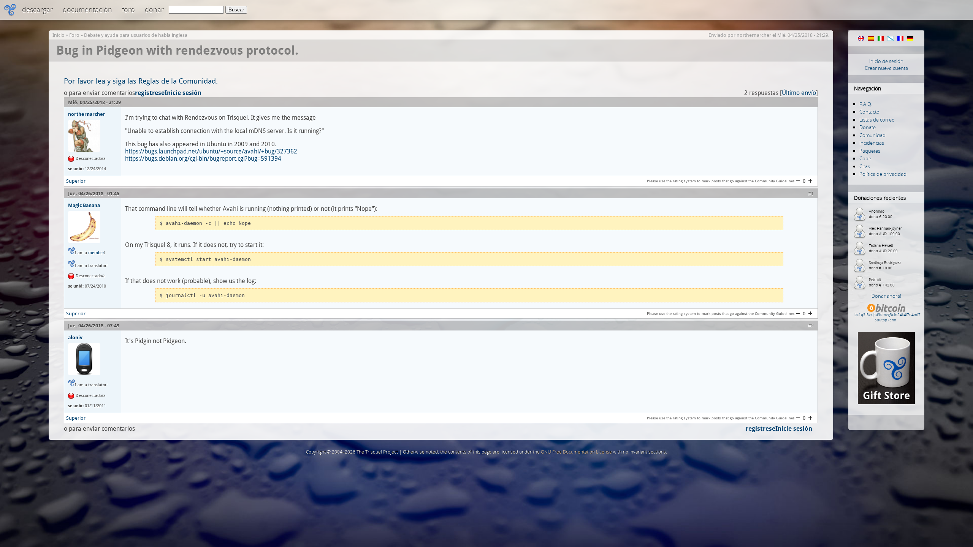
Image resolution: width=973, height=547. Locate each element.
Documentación (87, 9)
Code (865, 158)
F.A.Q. (865, 104)
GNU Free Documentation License (576, 452)
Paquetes (869, 150)
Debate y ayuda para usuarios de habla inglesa (135, 35)
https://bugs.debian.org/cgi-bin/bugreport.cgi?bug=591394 (203, 158)
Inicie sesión (183, 92)
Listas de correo (877, 119)
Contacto (869, 111)
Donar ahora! (886, 295)
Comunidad (872, 135)
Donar (154, 9)
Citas (864, 166)
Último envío (799, 92)
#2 (811, 326)
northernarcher (754, 35)
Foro (128, 9)
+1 (810, 181)
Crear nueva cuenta (886, 68)
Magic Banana (84, 205)
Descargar (37, 9)
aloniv (75, 337)
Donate (867, 127)
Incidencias (871, 142)
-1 (798, 181)
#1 (811, 193)
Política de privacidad (882, 174)
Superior (76, 181)
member (96, 252)
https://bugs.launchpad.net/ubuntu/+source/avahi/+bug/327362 (211, 151)
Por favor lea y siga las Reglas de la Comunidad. (141, 81)
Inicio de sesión (886, 61)
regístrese (150, 92)
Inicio (58, 35)
